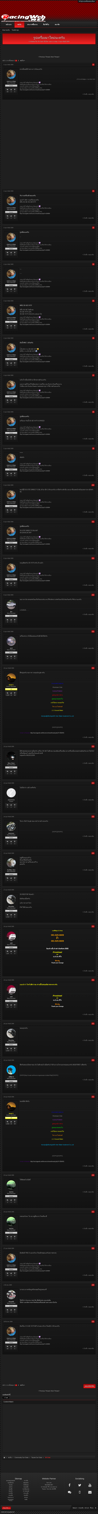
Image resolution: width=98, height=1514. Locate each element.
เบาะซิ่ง (26, 1480)
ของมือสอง (11, 1482)
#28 (93, 1248)
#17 (93, 783)
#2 (93, 191)
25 (7, 1312)
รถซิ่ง (25, 1499)
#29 (93, 1285)
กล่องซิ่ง (11, 1495)
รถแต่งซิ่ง (25, 1487)
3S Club (40, 41)
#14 (93, 631)
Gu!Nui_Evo (11, 870)
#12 (93, 558)
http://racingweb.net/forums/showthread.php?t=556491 (47, 733)
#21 (93, 926)
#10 (93, 485)
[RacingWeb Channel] (90, 1485)
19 (7, 1087)
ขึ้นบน (91, 1508)
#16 (93, 746)
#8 (93, 412)
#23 (93, 1023)
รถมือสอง (26, 1485)
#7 (93, 375)
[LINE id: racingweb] (69, 1492)
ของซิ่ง (10, 1489)
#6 (93, 338)
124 (7, 953)
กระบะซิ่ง (25, 1493)
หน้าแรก (9, 24)
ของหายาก (11, 1497)
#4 (93, 264)
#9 (93, 448)
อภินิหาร (11, 1077)
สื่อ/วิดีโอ (46, 24)
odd (11, 943)
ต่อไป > (22, 60)
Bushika (11, 906)
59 (7, 92)
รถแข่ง (26, 1497)
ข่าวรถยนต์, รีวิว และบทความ (49, 1487)
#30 (93, 1321)
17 (7, 658)
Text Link (48, 1482)
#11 (93, 521)
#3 (93, 227)
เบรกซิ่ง (11, 1493)
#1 (93, 64)
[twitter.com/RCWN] (80, 1485)
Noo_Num (11, 763)
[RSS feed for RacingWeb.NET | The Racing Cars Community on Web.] (96, 1505)
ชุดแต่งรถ (26, 1482)
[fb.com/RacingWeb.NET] (69, 1485)
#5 (93, 301)
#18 (93, 816)
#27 (93, 1211)
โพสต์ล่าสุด (15, 30)
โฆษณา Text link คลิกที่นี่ (49, 1489)
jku (11, 611)
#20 (93, 889)
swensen (11, 833)
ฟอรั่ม (19, 24)
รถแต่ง (10, 1485)
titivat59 (11, 1301)
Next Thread (55, 57)
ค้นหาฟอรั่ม (6, 30)
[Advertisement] (49, 114)
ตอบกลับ (91, 94)
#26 (93, 1175)
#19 (93, 853)
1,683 (7, 695)
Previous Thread (44, 57)
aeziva (11, 1192)
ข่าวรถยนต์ (26, 1491)
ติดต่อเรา (75, 1508)
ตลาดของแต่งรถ (10, 1480)
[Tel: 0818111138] (80, 1492)
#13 (93, 595)
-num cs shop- (53, 41)
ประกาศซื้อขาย (32, 24)
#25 (93, 1096)
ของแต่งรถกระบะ (10, 1500)
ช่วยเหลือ (81, 1508)
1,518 (7, 917)
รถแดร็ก (26, 1495)
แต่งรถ (10, 1487)
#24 (93, 1060)
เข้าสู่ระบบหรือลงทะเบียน (87, 1)
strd (11, 648)
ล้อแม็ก (11, 1491)
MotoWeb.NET (49, 1485)
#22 (93, 980)
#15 (93, 668)
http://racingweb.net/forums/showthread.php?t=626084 (35, 89)
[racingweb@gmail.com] (90, 1492)
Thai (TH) (5, 1508)
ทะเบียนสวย (26, 1489)
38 (15, 695)
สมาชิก (57, 24)
